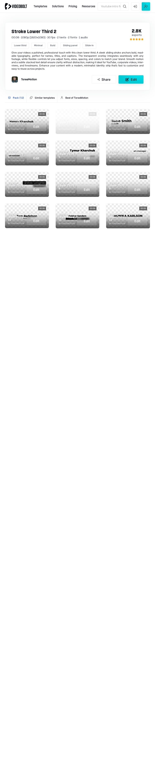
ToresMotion (29, 79)
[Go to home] (16, 6)
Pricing (73, 6)
